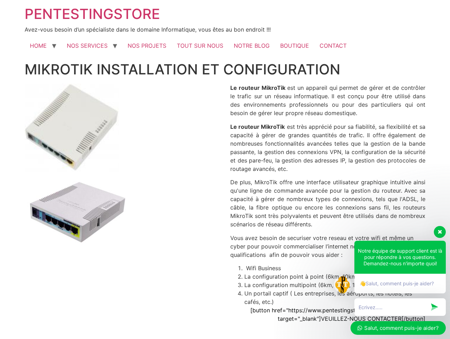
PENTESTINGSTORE (92, 13)
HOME (38, 45)
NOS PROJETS (147, 45)
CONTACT (333, 45)
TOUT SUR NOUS (200, 45)
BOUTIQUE (294, 45)
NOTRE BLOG (252, 45)
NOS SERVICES (87, 45)
